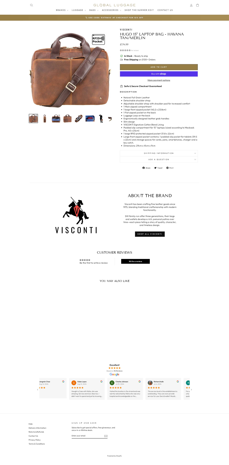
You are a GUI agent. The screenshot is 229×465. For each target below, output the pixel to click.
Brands (61, 10)
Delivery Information (37, 428)
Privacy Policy (35, 440)
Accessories (110, 10)
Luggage (78, 10)
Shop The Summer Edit (139, 10)
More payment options (159, 80)
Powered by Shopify (114, 456)
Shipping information (159, 153)
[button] (125, 50)
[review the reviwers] (58, 382)
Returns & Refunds (36, 432)
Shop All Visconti (150, 234)
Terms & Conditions (37, 444)
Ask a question (158, 159)
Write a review (135, 261)
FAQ (30, 424)
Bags (93, 10)
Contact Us (165, 10)
